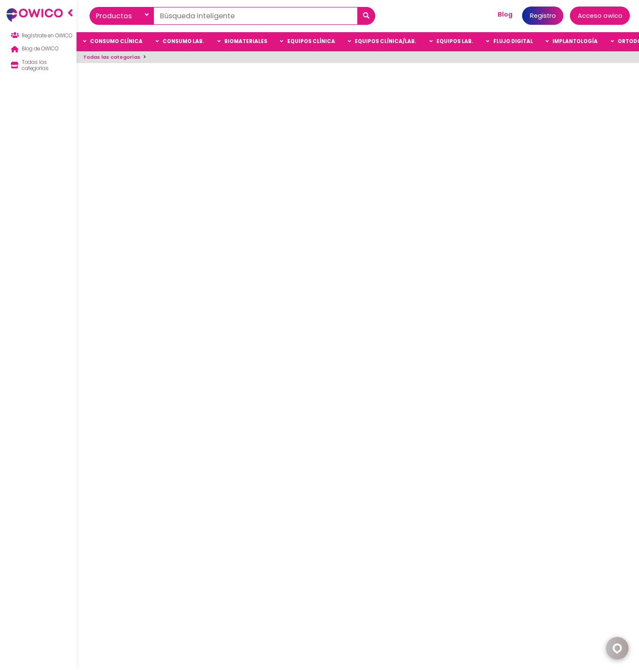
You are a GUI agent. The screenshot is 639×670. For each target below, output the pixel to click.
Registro (543, 15)
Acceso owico (600, 15)
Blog (505, 14)
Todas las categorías (111, 56)
